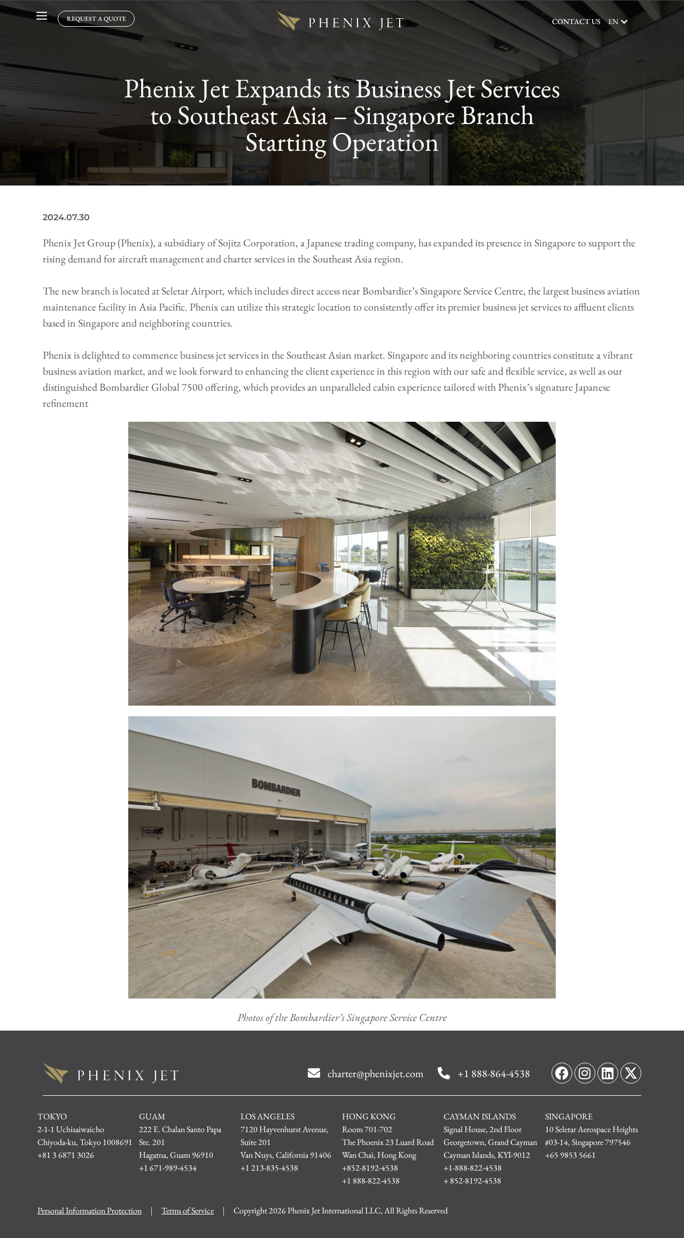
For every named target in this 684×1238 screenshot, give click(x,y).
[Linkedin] (607, 1073)
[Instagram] (584, 1073)
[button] (618, 21)
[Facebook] (561, 1073)
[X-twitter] (630, 1073)
